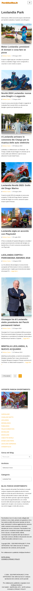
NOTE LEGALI (5, 557)
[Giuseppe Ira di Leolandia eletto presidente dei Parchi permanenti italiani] (16, 296)
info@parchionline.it (16, 585)
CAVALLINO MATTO (7, 417)
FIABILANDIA (5, 426)
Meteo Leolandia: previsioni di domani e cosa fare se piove (15, 50)
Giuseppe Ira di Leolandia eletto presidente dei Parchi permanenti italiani (15, 322)
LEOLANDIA (5, 420)
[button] (30, 2)
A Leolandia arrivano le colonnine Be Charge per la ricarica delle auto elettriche (15, 140)
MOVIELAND (5, 432)
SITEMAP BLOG (6, 446)
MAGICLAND (5, 435)
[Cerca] (30, 457)
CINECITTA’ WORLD (7, 438)
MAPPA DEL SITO (15, 587)
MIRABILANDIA (6, 423)
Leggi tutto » (14, 271)
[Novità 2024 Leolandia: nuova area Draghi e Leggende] (16, 80)
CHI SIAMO (5, 587)
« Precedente (6, 376)
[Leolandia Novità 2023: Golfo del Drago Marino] (16, 172)
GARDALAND (5, 414)
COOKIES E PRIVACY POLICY (10, 559)
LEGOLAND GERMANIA (8, 444)
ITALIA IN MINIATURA (7, 429)
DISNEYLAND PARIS (7, 441)
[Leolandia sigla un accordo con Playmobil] (16, 218)
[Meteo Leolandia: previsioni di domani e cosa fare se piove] (16, 34)
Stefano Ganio (7, 56)
